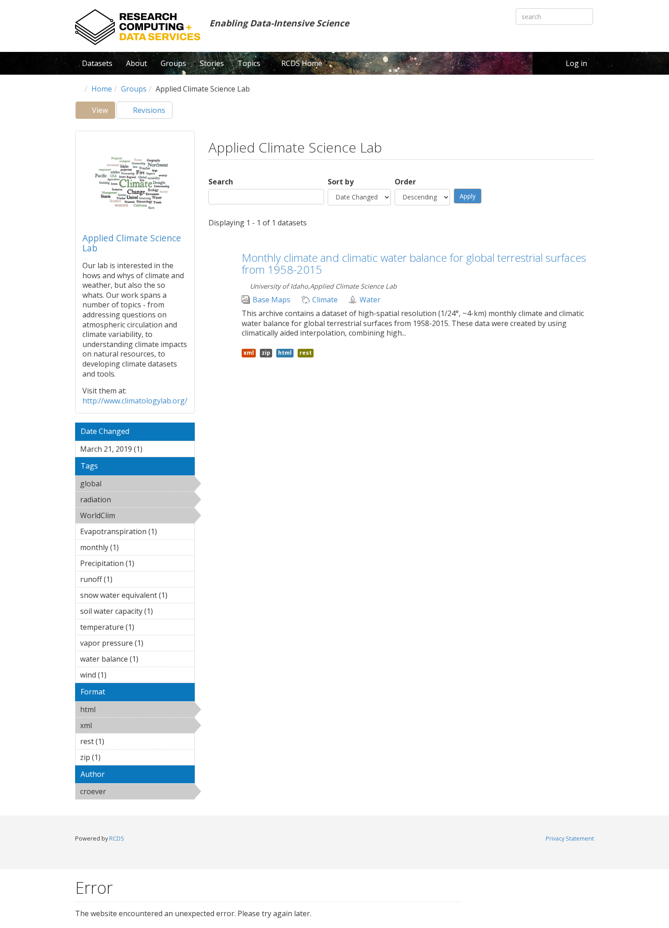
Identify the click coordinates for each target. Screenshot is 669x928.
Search (220, 182)
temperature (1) (129, 628)
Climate (325, 300)
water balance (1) (131, 660)
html (119, 709)
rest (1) (118, 741)
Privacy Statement (570, 838)
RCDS (116, 838)
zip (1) (114, 757)
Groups (173, 63)
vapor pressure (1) (136, 644)
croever (129, 791)
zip (266, 353)
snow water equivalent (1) (137, 596)
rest (305, 353)
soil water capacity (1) (133, 612)
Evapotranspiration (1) (137, 532)
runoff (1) (126, 579)
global (125, 484)
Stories (212, 63)
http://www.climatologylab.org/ (135, 401)
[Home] (137, 27)
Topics (250, 63)
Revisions (148, 110)
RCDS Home (301, 63)
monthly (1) (133, 547)
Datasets (97, 63)
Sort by (341, 182)
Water (370, 300)
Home (101, 89)
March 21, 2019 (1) (134, 450)
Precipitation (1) (129, 564)
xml (115, 725)
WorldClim (129, 516)
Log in (576, 63)
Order (405, 182)
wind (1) (120, 675)
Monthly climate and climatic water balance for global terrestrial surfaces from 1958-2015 (414, 263)
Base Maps (271, 300)
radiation (134, 500)
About (136, 63)
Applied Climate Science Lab (131, 243)
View (102, 112)
